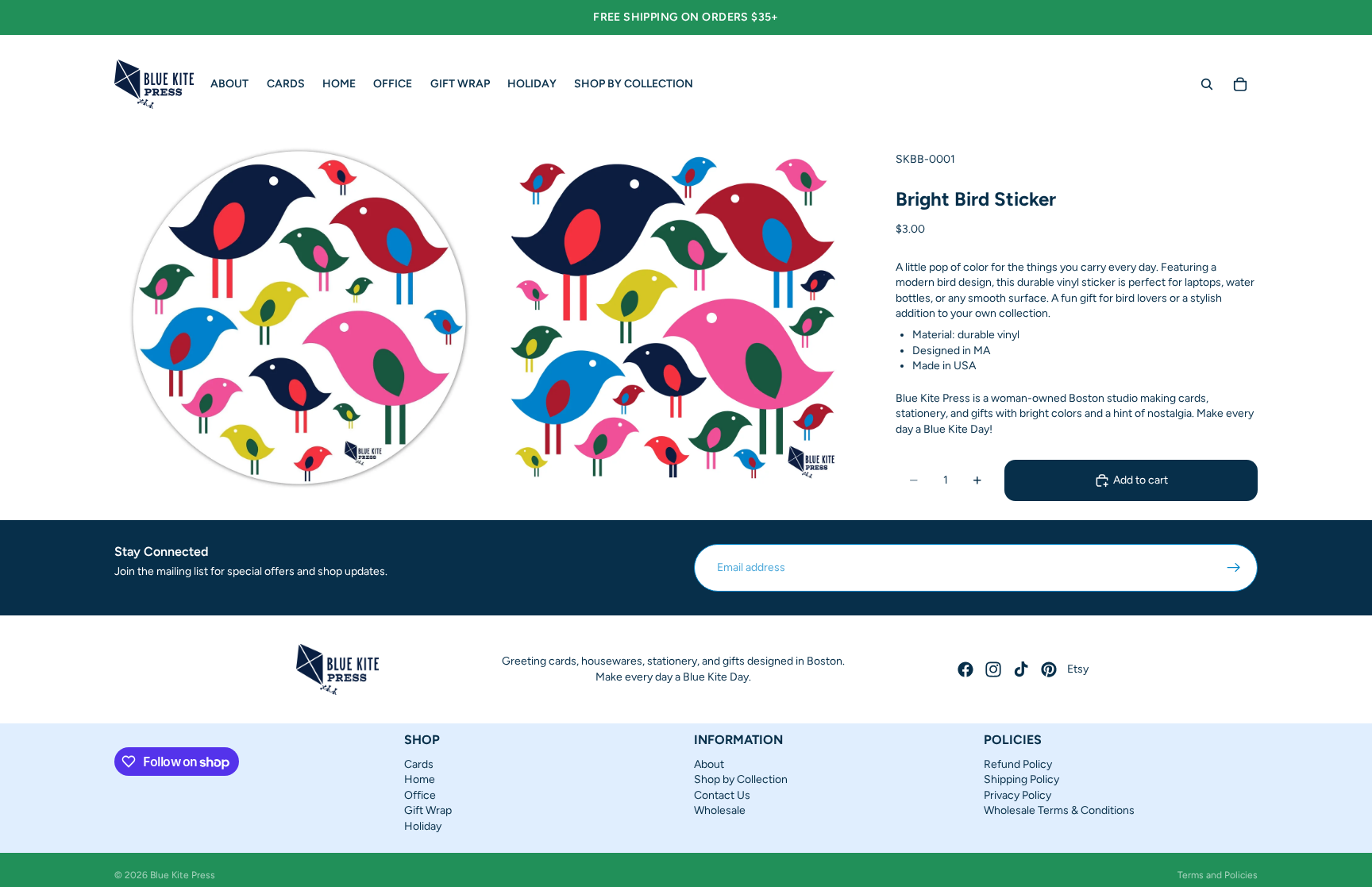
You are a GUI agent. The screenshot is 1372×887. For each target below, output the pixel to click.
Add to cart (1140, 480)
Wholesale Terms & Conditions (1059, 810)
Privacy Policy (1017, 794)
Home (419, 779)
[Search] (1206, 84)
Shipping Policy (1021, 779)
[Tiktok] (1021, 669)
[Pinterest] (1048, 669)
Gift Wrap (428, 810)
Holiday (422, 825)
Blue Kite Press (182, 875)
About (709, 763)
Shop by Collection (741, 779)
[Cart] (1240, 84)
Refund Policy (1018, 763)
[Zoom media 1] (299, 318)
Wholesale (720, 810)
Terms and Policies (1217, 875)
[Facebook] (965, 669)
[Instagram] (993, 669)
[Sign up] (1234, 567)
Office (420, 794)
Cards (419, 763)
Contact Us (722, 794)
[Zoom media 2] (673, 318)
